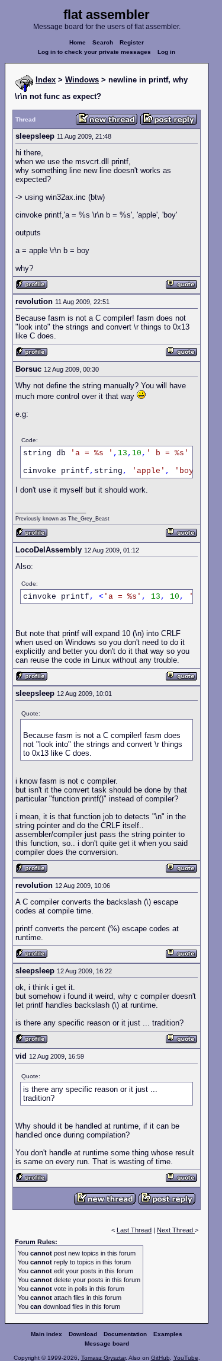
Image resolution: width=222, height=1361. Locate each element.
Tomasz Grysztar (103, 1357)
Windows (82, 79)
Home (77, 42)
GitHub (160, 1357)
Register (132, 42)
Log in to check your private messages (94, 52)
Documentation (125, 1334)
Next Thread (176, 1230)
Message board (107, 1343)
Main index (46, 1334)
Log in (166, 52)
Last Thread (134, 1230)
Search (102, 42)
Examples (167, 1334)
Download (83, 1334)
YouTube (185, 1357)
